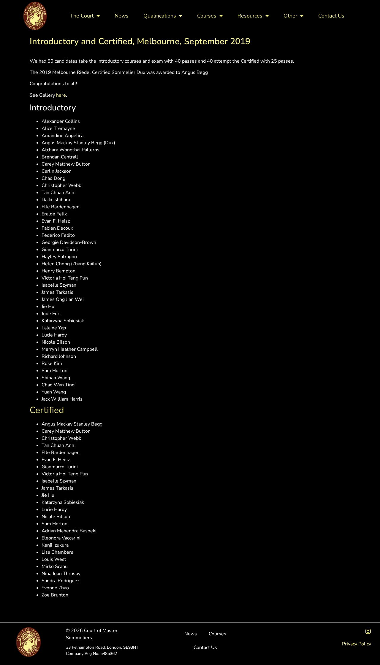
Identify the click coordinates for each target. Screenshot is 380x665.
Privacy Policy (356, 644)
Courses (206, 15)
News (122, 15)
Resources (250, 15)
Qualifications (159, 15)
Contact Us (331, 15)
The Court (82, 15)
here (61, 95)
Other (290, 15)
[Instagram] (368, 631)
